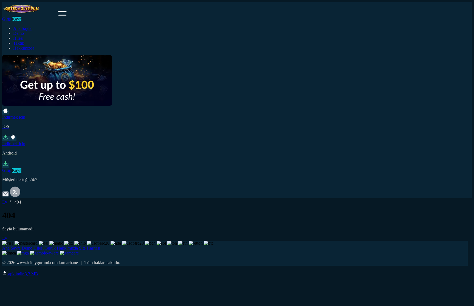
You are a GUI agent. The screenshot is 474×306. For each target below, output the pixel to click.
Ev (4, 202)
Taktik (18, 43)
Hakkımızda (23, 48)
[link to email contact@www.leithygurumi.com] (5, 195)
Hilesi (18, 38)
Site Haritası (89, 248)
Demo (18, 33)
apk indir (22, 273)
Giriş (6, 19)
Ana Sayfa (22, 28)
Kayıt (16, 19)
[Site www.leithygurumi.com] (29, 14)
